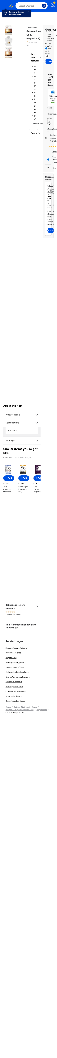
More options (52, 129)
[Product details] (36, 415)
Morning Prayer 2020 (14, 686)
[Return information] (47, 56)
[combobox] (31, 5)
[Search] (44, 6)
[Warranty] (34, 430)
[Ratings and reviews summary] (36, 605)
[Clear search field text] (40, 5)
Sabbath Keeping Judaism (16, 648)
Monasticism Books (13, 696)
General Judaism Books (15, 701)
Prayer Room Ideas (13, 653)
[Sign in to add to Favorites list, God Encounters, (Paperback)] (40, 468)
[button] (33, 57)
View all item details (41, 123)
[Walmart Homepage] (11, 6)
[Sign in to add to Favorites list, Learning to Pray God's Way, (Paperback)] (24, 468)
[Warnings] (36, 440)
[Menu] (4, 6)
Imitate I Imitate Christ (15, 667)
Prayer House (11, 657)
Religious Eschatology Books (17, 672)
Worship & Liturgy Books (15, 662)
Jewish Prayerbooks (14, 682)
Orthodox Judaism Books (16, 691)
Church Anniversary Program (18, 677)
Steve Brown (31, 27)
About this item (12, 405)
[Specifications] (36, 423)
